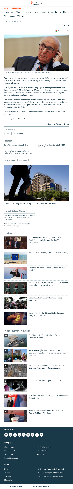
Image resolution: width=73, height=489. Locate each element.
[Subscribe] (41, 435)
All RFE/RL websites (16, 486)
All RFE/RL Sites (42, 451)
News (6, 469)
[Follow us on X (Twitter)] (24, 435)
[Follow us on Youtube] (6, 435)
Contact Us (40, 454)
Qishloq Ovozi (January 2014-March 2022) (51, 469)
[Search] (61, 486)
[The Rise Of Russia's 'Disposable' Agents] (15, 385)
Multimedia (8, 480)
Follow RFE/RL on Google (41, 486)
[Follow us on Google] (19, 435)
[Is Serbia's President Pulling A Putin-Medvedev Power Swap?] (15, 400)
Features (7, 473)
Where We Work (9, 451)
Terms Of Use (8, 454)
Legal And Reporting (44, 447)
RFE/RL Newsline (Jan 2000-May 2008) (50, 473)
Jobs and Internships (11, 458)
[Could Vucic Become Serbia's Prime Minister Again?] (15, 273)
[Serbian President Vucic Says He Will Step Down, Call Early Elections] (15, 416)
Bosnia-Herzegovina (12, 8)
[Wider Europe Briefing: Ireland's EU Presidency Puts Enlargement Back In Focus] (15, 288)
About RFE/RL (9, 447)
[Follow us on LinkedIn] (32, 435)
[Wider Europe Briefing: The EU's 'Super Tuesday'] (15, 258)
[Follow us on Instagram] (15, 435)
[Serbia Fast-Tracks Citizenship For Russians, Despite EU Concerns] (15, 318)
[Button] (66, 25)
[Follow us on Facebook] (28, 435)
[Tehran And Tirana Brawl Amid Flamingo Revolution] (15, 303)
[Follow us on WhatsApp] (37, 435)
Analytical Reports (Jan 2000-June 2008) (50, 476)
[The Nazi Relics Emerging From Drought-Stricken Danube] (15, 340)
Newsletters (8, 476)
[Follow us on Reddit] (10, 435)
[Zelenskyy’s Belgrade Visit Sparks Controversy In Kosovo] (36, 183)
